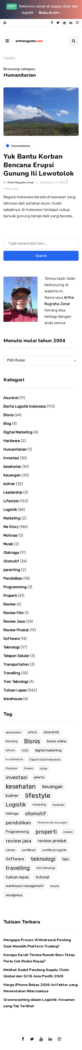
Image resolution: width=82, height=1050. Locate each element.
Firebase (11, 768)
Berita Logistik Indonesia (24, 406)
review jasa (18, 841)
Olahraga (11, 552)
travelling (18, 868)
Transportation (16, 664)
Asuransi (10, 398)
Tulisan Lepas (15, 690)
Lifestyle (11, 501)
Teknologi (11, 647)
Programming (15, 587)
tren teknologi (45, 868)
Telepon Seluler (16, 656)
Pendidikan (13, 578)
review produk (52, 840)
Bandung (12, 741)
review (68, 832)
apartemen (13, 732)
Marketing (11, 518)
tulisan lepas (17, 877)
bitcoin (10, 750)
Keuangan (12, 475)
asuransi (51, 732)
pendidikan (18, 822)
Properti (10, 595)
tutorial (42, 877)
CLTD (25, 750)
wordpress (14, 895)
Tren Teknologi (15, 681)
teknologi (43, 859)
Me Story (10, 527)
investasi (16, 777)
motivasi (58, 804)
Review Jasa (14, 621)
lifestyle (37, 795)
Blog (7, 423)
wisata (54, 886)
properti (46, 831)
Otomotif (11, 561)
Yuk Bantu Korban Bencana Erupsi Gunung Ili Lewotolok (38, 165)
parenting (11, 570)
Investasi (11, 458)
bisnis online (57, 741)
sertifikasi (29, 850)
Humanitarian (15, 449)
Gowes (28, 768)
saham (10, 850)
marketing (39, 804)
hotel (43, 768)
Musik (8, 544)
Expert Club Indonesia (45, 759)
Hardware (11, 441)
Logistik (10, 509)
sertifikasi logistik (54, 850)
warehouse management (25, 886)
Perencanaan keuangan (52, 822)
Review (9, 604)
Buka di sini (49, 12)
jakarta (39, 777)
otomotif (35, 814)
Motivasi (10, 535)
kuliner (9, 484)
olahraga (12, 814)
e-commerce (14, 759)
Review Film (13, 613)
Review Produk (16, 630)
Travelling (11, 673)
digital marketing (48, 750)
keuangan (52, 786)
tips (65, 859)
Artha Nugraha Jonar (20, 182)
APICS (32, 732)
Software (11, 638)
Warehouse (12, 699)
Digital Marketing (18, 432)
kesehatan (12, 466)
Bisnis (8, 415)
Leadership (12, 492)
